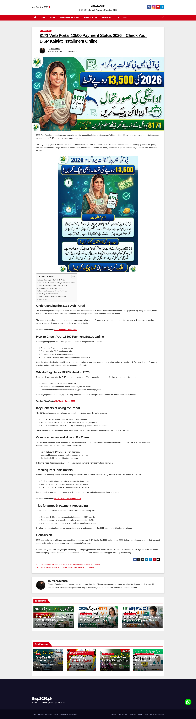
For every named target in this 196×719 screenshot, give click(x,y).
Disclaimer (132, 714)
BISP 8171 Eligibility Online (144, 653)
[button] (163, 17)
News (52, 17)
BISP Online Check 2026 (65, 401)
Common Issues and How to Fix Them (53, 291)
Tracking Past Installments (48, 294)
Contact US (121, 17)
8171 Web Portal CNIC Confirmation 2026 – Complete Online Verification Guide (68, 564)
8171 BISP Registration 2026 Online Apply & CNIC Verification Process (65, 567)
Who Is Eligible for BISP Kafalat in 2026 (53, 285)
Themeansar (73, 714)
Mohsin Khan (55, 49)
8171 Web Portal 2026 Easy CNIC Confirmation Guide (95, 619)
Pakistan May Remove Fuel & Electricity (79, 653)
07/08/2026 (42, 664)
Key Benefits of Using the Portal (50, 288)
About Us (106, 17)
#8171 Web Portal (69, 51)
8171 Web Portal (45, 30)
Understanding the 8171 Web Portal (52, 280)
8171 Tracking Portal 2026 (65, 330)
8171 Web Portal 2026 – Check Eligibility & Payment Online (141, 619)
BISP (43, 17)
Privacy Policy (143, 714)
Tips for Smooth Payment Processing (52, 296)
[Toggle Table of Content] (72, 277)
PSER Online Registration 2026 (67, 499)
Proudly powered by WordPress (42, 714)
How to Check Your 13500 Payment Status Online (57, 283)
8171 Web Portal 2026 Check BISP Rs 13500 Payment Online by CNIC (52, 620)
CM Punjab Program (69, 17)
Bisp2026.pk (98, 5)
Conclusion (43, 299)
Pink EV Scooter (108, 653)
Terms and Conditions (157, 714)
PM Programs (90, 17)
